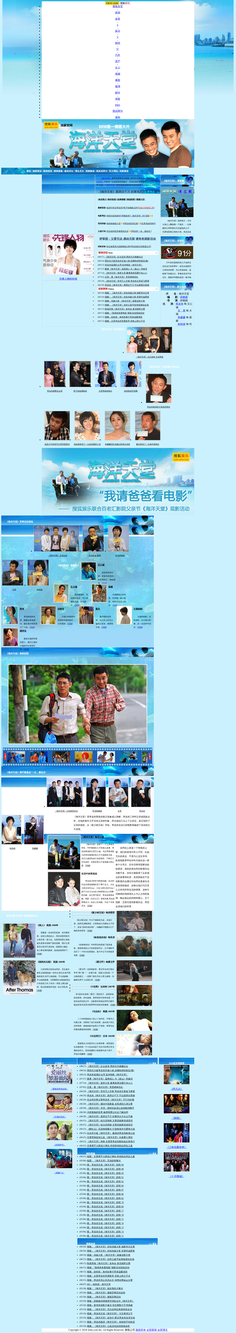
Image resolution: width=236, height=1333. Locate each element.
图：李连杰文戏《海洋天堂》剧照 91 (105, 1177)
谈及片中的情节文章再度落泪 (57, 444)
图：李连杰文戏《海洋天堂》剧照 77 (105, 1211)
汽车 (117, 55)
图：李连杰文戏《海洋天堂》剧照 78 (105, 1215)
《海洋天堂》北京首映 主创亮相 (149, 357)
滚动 (28, 171)
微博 (117, 86)
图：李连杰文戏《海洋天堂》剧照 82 (105, 1198)
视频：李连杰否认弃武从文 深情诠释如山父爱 (110, 1280)
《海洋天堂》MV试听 (140, 216)
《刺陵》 (176, 1118)
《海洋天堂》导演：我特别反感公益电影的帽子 (110, 1108)
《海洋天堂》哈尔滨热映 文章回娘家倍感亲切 (110, 1120)
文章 (14, 590)
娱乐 (117, 31)
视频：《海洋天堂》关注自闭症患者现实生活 (109, 1309)
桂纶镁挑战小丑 (113, 223)
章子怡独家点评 (130, 208)
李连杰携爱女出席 (54, 391)
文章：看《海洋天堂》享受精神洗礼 (121, 277)
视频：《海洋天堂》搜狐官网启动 (104, 1297)
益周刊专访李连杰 (114, 208)
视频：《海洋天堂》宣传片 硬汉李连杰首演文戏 (111, 1318)
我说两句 (118, 111)
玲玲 (22, 609)
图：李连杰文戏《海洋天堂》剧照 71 (105, 1236)
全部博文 (162, 1329)
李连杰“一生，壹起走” (141, 231)
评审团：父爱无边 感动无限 (117, 238)
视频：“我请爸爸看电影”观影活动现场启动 (124, 313)
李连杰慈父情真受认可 (140, 246)
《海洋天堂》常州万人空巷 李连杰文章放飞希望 (127, 281)
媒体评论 (68, 171)
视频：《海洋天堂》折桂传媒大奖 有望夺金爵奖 (127, 297)
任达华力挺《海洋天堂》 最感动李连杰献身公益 (111, 1133)
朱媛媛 (181, 317)
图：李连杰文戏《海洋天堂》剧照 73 (105, 1227)
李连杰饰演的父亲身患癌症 (158, 407)
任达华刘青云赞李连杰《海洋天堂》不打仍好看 (110, 1100)
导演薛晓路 (120, 555)
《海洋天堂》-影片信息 (174, 287)
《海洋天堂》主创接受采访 (66, 811)
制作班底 (112, 199)
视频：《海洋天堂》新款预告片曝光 (105, 1288)
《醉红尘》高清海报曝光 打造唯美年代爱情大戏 (111, 1129)
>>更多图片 (124, 654)
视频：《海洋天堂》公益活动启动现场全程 (108, 1326)
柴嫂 (110, 587)
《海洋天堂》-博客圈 (173, 181)
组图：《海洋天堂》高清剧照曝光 (104, 1161)
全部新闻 (152, 1329)
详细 (77, 605)
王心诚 (101, 565)
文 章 (181, 310)
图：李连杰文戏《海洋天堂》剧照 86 (105, 1194)
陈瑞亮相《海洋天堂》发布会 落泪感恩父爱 (125, 309)
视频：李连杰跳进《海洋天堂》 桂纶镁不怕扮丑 (111, 1322)
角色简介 (102, 199)
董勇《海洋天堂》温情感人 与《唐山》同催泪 (126, 269)
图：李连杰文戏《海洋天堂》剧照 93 (105, 1173)
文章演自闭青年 (148, 223)
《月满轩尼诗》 (59, 1117)
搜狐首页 (118, 6)
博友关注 (79, 171)
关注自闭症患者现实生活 (117, 231)
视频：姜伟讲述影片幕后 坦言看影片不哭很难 (110, 1305)
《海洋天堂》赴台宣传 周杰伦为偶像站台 (124, 257)
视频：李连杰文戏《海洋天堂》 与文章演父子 (110, 1313)
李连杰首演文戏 (131, 223)
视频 (117, 74)
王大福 (73, 587)
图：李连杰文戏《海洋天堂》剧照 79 (105, 1202)
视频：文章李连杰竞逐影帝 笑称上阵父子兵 (125, 321)
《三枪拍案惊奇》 (176, 1147)
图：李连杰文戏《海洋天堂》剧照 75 (105, 1219)
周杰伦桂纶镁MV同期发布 (118, 216)
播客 (117, 80)
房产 (117, 61)
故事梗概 (121, 199)
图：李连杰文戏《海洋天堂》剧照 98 (105, 1169)
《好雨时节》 (59, 1145)
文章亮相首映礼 (105, 391)
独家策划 (37, 171)
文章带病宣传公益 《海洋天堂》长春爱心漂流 (110, 1137)
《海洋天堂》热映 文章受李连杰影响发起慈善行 (111, 1141)
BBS (117, 105)
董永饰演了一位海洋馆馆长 (147, 444)
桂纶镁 (181, 324)
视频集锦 (90, 171)
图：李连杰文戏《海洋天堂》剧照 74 (105, 1232)
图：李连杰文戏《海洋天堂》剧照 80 (105, 1206)
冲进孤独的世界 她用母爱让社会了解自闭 (107, 1112)
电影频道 (124, 171)
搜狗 (117, 117)
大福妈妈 (137, 609)
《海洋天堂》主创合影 (57, 555)
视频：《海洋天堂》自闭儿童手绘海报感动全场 (127, 305)
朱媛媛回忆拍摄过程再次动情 (117, 444)
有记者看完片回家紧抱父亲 (118, 246)
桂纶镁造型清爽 (131, 391)
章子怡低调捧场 (80, 391)
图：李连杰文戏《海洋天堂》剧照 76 (105, 1223)
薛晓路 (184, 297)
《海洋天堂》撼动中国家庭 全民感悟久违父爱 (110, 1104)
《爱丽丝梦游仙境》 (59, 1089)
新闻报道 (47, 171)
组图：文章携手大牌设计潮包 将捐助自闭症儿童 (111, 1156)
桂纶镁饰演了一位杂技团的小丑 (87, 444)
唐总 (98, 609)
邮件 (117, 92)
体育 (117, 19)
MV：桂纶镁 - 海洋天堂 (99, 1284)
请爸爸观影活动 (146, 238)
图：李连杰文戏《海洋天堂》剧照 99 (105, 1165)
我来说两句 (101, 171)
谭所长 (23, 631)
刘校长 (61, 609)
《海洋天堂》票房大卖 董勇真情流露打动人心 (126, 273)
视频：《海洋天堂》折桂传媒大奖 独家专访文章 (127, 293)
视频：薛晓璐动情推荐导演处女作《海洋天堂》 (110, 1301)
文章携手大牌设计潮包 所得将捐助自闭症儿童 (110, 1146)
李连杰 (179, 303)
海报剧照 (131, 199)
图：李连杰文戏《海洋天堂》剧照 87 (105, 1190)
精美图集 (58, 171)
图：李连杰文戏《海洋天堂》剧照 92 (105, 1181)
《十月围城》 (176, 1176)
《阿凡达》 (176, 1089)
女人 (117, 67)
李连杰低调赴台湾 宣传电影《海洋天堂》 (124, 265)
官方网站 (113, 171)
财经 (117, 43)
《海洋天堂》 (106, 178)
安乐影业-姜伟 (95, 555)
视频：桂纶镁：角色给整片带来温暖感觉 (123, 317)
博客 (117, 99)
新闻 (117, 12)
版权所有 (141, 1329)
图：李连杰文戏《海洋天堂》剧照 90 (105, 1186)
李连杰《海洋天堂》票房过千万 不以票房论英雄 (127, 285)
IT (117, 49)
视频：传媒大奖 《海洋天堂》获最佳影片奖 (125, 301)
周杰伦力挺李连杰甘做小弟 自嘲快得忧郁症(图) (126, 261)
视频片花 (140, 199)
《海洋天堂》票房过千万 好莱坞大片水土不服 (127, 191)
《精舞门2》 (59, 1173)
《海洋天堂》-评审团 (173, 240)
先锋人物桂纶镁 (68, 278)
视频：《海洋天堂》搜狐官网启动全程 (106, 1293)
